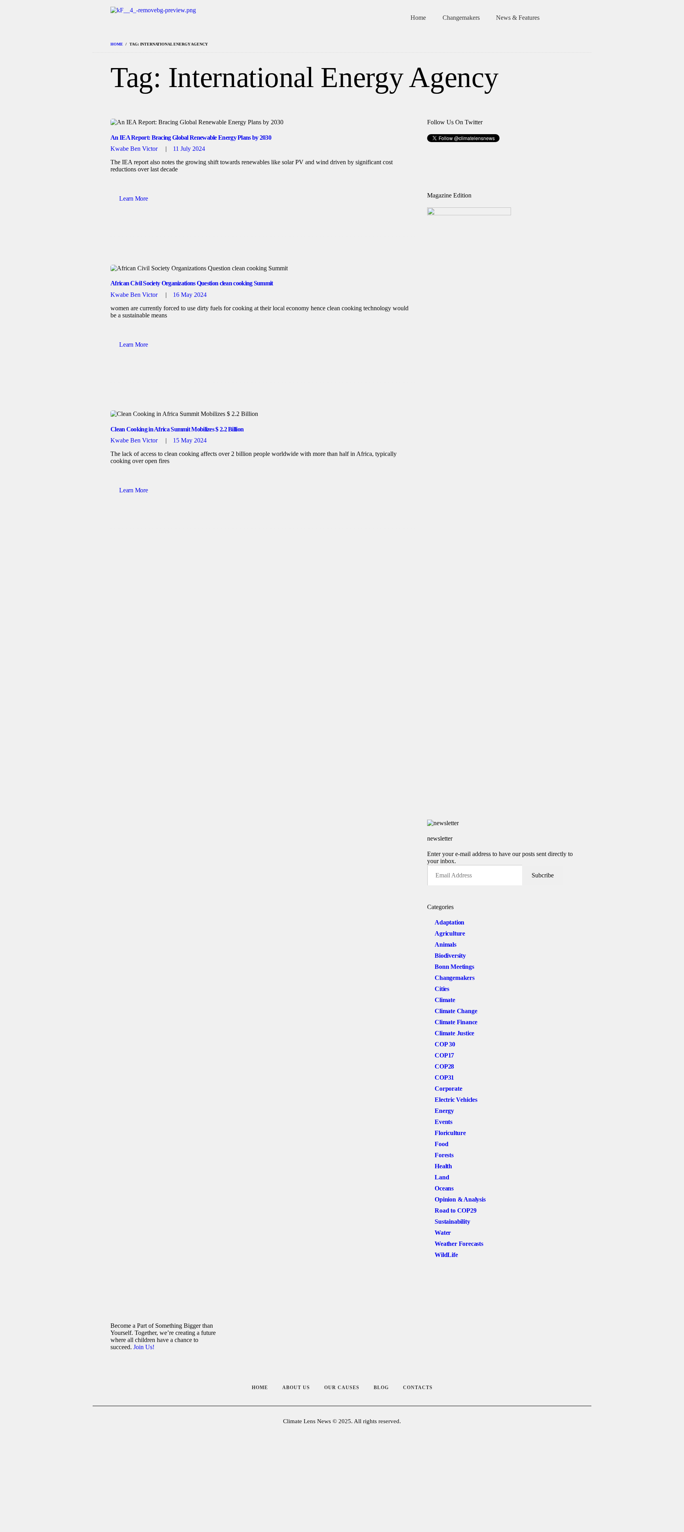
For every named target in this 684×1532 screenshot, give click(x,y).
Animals (445, 944)
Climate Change (456, 1011)
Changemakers (455, 977)
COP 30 (445, 1044)
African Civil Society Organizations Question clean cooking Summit (191, 283)
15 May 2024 (190, 440)
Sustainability (452, 1221)
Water (443, 1232)
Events (443, 1121)
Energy (444, 1110)
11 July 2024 (189, 148)
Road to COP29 (455, 1210)
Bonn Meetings (454, 966)
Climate (445, 1000)
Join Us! (143, 1347)
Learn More (133, 198)
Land (442, 1177)
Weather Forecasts (459, 1243)
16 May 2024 (190, 294)
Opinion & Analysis (460, 1199)
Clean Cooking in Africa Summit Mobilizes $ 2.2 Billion (176, 429)
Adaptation (449, 922)
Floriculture (450, 1133)
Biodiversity (450, 955)
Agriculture (450, 933)
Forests (444, 1155)
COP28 (444, 1066)
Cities (442, 988)
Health (443, 1166)
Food (441, 1144)
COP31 (444, 1077)
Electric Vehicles (456, 1099)
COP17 (444, 1055)
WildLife (446, 1254)
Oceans (444, 1188)
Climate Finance (456, 1022)
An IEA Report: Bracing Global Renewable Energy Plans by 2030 (190, 137)
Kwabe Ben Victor (134, 148)
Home (116, 44)
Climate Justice (454, 1033)
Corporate (448, 1088)
